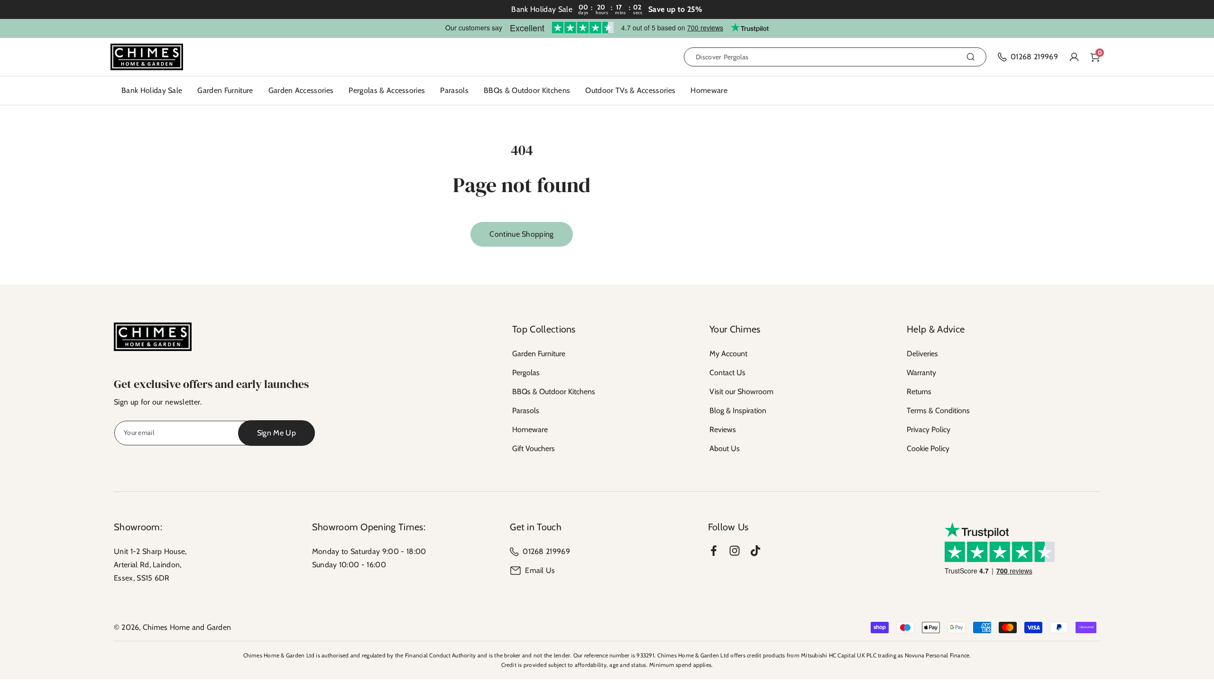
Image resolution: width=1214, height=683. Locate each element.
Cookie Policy (928, 448)
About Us (724, 448)
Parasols (525, 410)
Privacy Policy (928, 429)
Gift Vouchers (533, 448)
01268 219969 (546, 551)
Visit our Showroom (741, 391)
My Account (728, 353)
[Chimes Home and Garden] (153, 337)
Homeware (530, 429)
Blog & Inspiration (737, 410)
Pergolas (526, 372)
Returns (919, 391)
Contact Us (727, 372)
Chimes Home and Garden (187, 627)
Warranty (921, 372)
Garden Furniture (538, 353)
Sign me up (276, 432)
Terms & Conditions (938, 410)
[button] (225, 90)
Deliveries (922, 353)
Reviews (722, 429)
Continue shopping (521, 234)
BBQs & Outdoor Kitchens (553, 391)
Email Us (540, 570)
